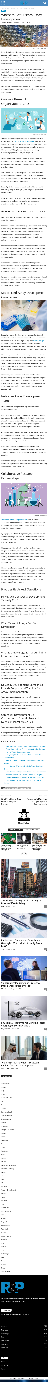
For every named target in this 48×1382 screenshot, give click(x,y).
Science (3, 1232)
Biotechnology (5, 1084)
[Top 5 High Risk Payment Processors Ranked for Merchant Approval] (24, 1048)
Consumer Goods (6, 1112)
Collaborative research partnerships (14, 520)
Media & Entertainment (8, 1190)
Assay (8, 788)
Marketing (4, 1186)
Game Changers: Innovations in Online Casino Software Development (7, 847)
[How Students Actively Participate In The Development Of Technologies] (39, 838)
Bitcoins (3, 1087)
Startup (3, 1247)
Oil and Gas (5, 1208)
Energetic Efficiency (7, 1130)
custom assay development (24, 141)
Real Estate (5, 1229)
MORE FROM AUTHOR (31, 830)
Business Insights (6, 1098)
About (3, 1362)
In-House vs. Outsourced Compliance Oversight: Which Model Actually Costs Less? (21, 943)
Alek (2, 906)
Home (2, 8)
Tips (2, 1257)
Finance (3, 1137)
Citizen (3, 1108)
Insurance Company (7, 1169)
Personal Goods (6, 1211)
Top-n (3, 1261)
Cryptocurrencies (6, 1115)
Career (3, 1105)
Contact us (5, 1365)
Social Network (6, 1236)
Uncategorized (5, 1271)
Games (3, 1144)
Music (3, 1197)
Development (22, 788)
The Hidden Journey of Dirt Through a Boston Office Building (21, 902)
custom (14, 788)
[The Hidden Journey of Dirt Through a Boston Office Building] (24, 878)
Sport (3, 1243)
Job (2, 1176)
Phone (3, 1215)
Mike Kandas (5, 989)
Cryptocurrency (6, 1119)
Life (2, 1183)
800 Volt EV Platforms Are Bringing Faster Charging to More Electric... (23, 1024)
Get (29, 788)
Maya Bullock (7, 23)
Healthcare (4, 1151)
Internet (3, 1172)
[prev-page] (22, 853)
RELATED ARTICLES (15, 830)
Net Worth (4, 1201)
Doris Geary (5, 1068)
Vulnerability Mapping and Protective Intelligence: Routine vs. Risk (21, 984)
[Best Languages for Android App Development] (24, 838)
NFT (2, 1204)
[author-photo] (24, 815)
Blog (8, 8)
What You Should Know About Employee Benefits (11, 801)
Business (4, 1094)
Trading (3, 1264)
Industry (3, 1162)
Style (2, 1250)
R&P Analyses (5, 1225)
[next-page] (25, 853)
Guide (3, 1147)
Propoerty (4, 1222)
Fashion (3, 1133)
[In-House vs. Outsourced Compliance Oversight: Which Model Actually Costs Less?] (24, 925)
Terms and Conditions (18, 1378)
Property (4, 1218)
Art (2, 1080)
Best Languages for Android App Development (22, 846)
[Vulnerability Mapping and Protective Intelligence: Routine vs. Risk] (24, 968)
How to (3, 1158)
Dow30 (3, 1123)
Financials (4, 1140)
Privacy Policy (33, 1378)
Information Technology (8, 1165)
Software (4, 1240)
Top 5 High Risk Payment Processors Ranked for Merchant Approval (20, 1064)
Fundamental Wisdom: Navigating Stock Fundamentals (37, 801)
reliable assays (38, 341)
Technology (5, 1254)
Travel (3, 1268)
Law (2, 1179)
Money (3, 1193)
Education (4, 1126)
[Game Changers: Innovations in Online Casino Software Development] (8, 838)
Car (2, 1101)
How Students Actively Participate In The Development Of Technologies (39, 847)
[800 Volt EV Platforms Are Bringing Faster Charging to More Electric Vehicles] (24, 1008)
